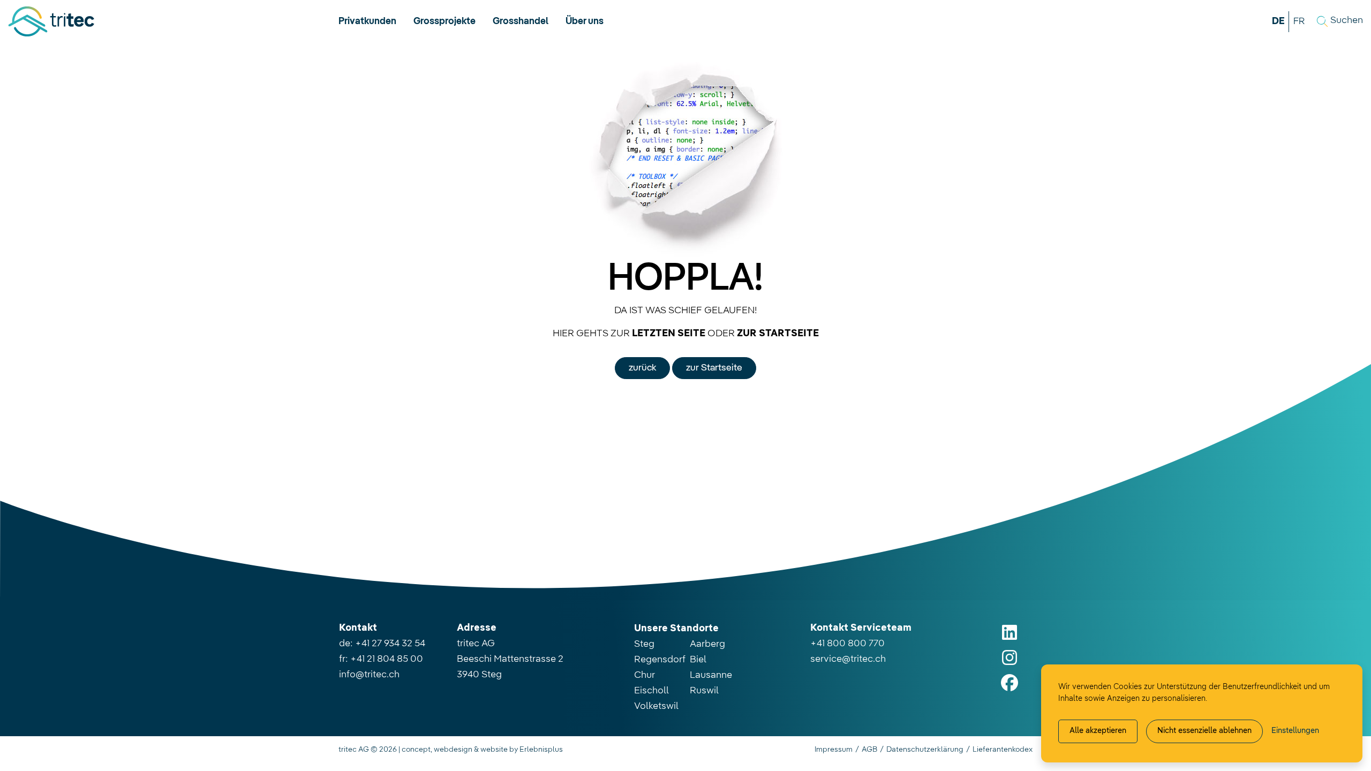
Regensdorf (660, 659)
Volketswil (656, 706)
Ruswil (704, 691)
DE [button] (1278, 21)
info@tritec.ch (369, 674)
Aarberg (707, 644)
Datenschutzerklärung (924, 749)
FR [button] (1299, 21)
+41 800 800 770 (847, 643)
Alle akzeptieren (1097, 731)
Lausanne (711, 675)
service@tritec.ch (848, 659)
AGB (869, 749)
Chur (644, 675)
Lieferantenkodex (1003, 749)
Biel (698, 659)
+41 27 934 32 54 (390, 643)
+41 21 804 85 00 (386, 659)
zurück (642, 368)
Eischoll (651, 691)
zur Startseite (714, 368)
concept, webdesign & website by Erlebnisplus (482, 749)
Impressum (834, 749)
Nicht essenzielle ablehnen (1204, 731)
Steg (644, 644)
